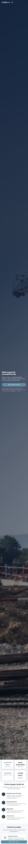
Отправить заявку (15, 384)
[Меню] (12, 2)
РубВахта (6, 2)
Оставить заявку (15, 841)
